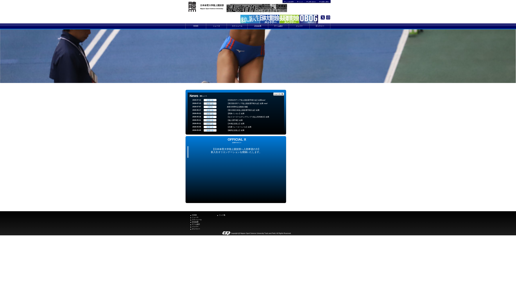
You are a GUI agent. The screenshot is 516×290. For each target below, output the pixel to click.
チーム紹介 (278, 26)
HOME (195, 26)
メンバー (299, 26)
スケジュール (237, 26)
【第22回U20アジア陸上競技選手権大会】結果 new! (247, 103)
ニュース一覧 (278, 94)
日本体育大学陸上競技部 (212, 5)
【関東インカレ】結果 (235, 114)
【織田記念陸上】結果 (235, 130)
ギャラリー (320, 26)
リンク (301, 1)
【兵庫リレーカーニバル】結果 (239, 127)
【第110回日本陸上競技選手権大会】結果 (243, 110)
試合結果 (257, 26)
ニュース (216, 26)
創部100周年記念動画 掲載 (237, 107)
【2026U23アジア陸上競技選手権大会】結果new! (246, 100)
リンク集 (222, 215)
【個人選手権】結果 (235, 120)
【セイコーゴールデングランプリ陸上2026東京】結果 (248, 117)
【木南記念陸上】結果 (235, 124)
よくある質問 (289, 1)
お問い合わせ (312, 1)
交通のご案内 (325, 1)
